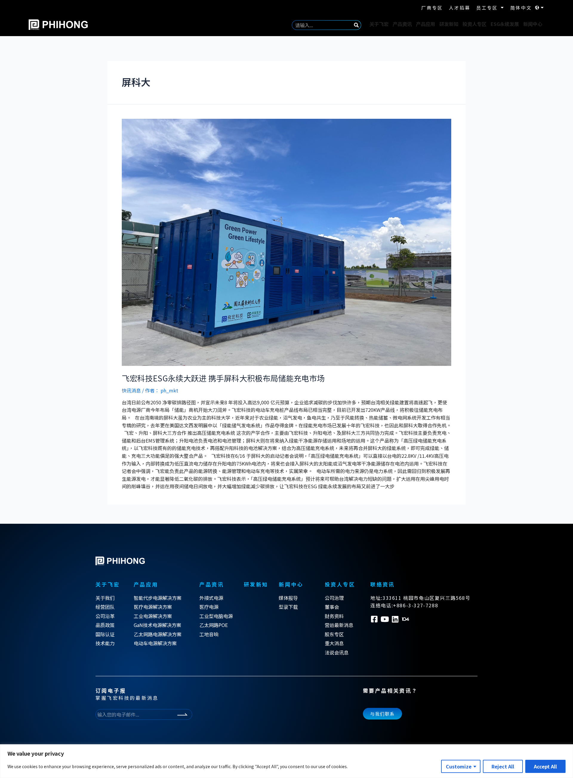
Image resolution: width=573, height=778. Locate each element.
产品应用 (425, 23)
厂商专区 (432, 7)
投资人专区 (474, 23)
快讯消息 (131, 390)
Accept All (545, 766)
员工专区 (487, 7)
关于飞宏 (379, 23)
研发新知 (448, 23)
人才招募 (459, 7)
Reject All (503, 766)
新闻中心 (532, 23)
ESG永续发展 (505, 23)
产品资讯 (402, 23)
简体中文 (521, 7)
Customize (459, 766)
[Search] (356, 25)
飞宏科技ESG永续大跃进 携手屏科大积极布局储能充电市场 (223, 377)
